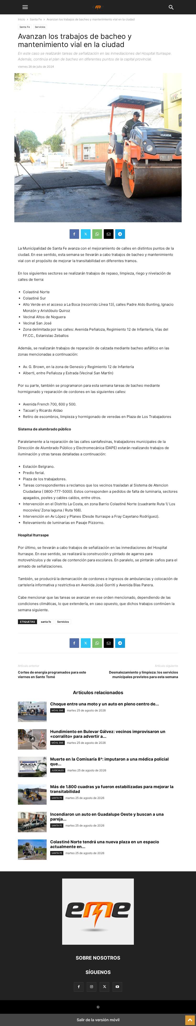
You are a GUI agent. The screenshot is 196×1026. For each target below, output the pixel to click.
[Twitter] (86, 234)
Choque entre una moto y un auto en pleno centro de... (104, 704)
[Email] (109, 234)
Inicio (21, 19)
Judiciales (58, 770)
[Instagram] (91, 987)
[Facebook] (74, 234)
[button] (25, 7)
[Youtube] (117, 987)
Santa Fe (36, 19)
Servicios (40, 26)
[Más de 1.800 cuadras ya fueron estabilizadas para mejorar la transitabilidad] (32, 795)
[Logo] (98, 943)
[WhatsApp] (97, 234)
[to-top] (190, 1018)
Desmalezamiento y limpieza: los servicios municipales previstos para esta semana (143, 674)
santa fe (46, 621)
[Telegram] (120, 234)
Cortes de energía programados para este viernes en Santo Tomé (52, 674)
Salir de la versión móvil (98, 1019)
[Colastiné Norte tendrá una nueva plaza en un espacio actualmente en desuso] (32, 850)
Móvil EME (57, 710)
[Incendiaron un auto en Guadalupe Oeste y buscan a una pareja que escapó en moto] (32, 822)
